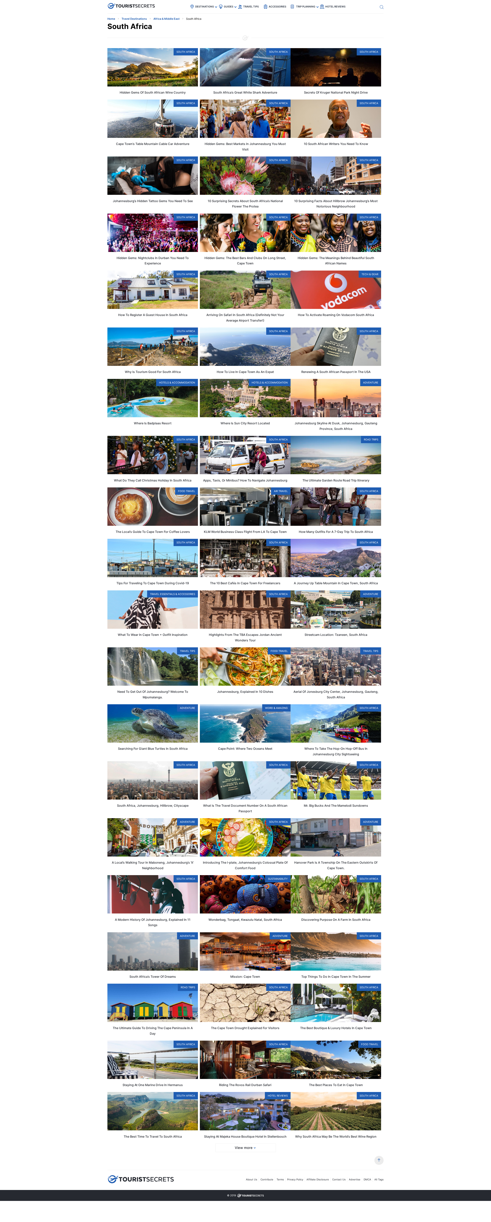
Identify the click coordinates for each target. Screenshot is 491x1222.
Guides (228, 6)
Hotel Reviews (335, 6)
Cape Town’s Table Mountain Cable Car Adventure (152, 144)
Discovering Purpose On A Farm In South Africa (335, 920)
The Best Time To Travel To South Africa (153, 1136)
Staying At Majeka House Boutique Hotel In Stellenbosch (245, 1136)
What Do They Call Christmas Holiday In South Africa (152, 480)
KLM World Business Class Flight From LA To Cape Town (245, 532)
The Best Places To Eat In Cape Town (336, 1085)
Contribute (266, 1179)
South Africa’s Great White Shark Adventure (245, 92)
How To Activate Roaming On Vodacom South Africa (336, 315)
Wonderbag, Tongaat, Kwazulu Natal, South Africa (245, 920)
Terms (280, 1179)
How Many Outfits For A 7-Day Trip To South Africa (336, 532)
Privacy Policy (295, 1179)
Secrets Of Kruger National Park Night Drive (336, 92)
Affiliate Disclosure (317, 1179)
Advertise (354, 1179)
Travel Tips (251, 6)
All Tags (379, 1179)
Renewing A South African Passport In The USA (336, 372)
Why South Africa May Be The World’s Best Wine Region (335, 1136)
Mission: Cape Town (245, 976)
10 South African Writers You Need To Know (336, 144)
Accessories (277, 6)
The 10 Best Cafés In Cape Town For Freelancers (245, 583)
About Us (251, 1179)
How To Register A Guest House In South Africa (152, 315)
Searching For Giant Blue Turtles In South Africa (153, 748)
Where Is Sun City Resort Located (245, 423)
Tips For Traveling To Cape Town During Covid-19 (152, 583)
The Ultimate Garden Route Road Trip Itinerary (335, 480)
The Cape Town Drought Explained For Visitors (245, 1028)
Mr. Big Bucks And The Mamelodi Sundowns (336, 805)
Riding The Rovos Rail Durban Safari (245, 1085)
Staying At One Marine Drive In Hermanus (153, 1085)
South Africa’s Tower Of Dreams (152, 976)
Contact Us (339, 1179)
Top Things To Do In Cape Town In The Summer (336, 976)
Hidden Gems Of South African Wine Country (153, 92)
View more (244, 1148)
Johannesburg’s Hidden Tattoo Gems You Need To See (153, 201)
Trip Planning (305, 6)
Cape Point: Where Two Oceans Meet (245, 748)
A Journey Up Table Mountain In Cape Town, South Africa (336, 583)
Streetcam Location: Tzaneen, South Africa (336, 635)
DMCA (367, 1179)
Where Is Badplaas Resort (152, 423)
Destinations (204, 6)
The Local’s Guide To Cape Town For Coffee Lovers (153, 532)
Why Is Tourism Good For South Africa (153, 372)
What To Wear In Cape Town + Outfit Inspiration (153, 635)
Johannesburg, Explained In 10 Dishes (245, 692)
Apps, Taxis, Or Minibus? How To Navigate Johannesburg (245, 480)
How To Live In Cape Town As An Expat (245, 372)
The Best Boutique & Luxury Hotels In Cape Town (336, 1028)
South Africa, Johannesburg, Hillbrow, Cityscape (153, 805)
